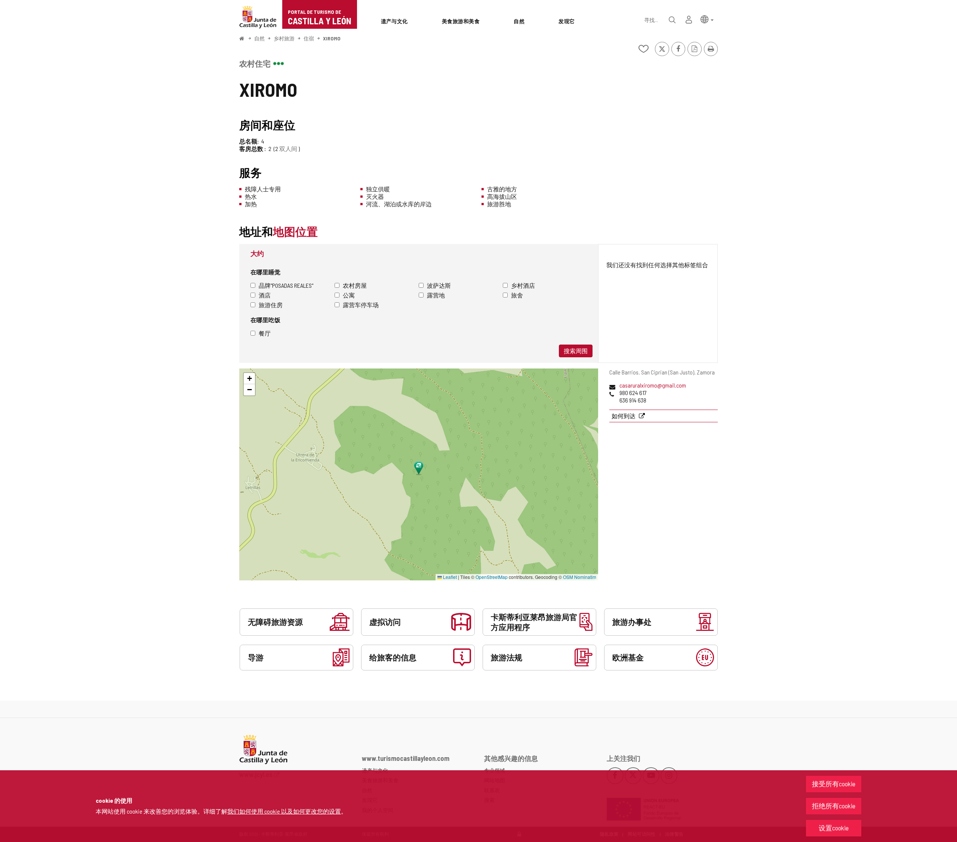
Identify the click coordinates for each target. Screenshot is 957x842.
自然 (259, 38)
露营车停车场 (361, 304)
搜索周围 (576, 350)
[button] (707, 19)
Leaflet (449, 577)
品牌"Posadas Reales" (286, 285)
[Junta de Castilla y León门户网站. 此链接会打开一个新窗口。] (258, 16)
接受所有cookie (833, 784)
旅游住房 (271, 304)
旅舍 (517, 295)
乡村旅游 (284, 38)
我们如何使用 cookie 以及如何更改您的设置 (284, 811)
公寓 (349, 295)
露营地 (436, 295)
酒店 (265, 295)
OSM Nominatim (579, 577)
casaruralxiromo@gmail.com (652, 385)
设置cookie (834, 828)
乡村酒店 (523, 285)
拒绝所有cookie (833, 806)
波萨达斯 (439, 285)
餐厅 (265, 333)
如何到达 (624, 415)
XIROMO (332, 38)
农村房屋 (355, 285)
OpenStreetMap (492, 577)
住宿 (309, 38)
